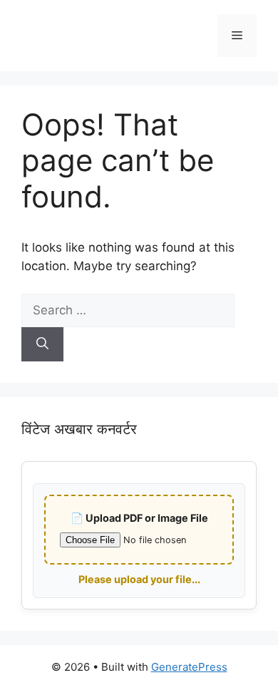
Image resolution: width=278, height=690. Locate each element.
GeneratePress (189, 667)
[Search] (42, 344)
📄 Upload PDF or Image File (139, 518)
